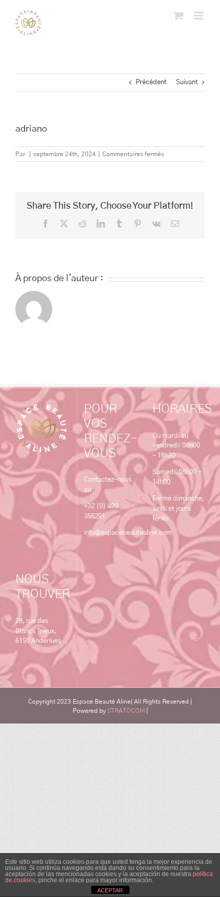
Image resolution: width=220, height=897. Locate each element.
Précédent (151, 82)
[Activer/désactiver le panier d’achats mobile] (178, 15)
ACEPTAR (110, 890)
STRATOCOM (126, 711)
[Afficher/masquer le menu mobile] (199, 15)
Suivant (187, 82)
